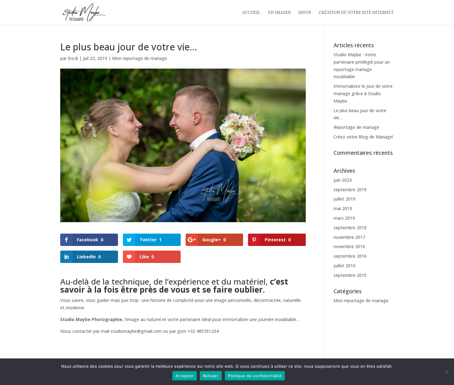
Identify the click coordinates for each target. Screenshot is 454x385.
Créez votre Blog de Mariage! (363, 137)
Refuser (211, 375)
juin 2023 (343, 180)
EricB (73, 58)
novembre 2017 (349, 237)
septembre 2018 (350, 228)
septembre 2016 (350, 256)
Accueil (251, 12)
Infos (304, 12)
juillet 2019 (344, 199)
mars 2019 (344, 218)
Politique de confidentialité (255, 375)
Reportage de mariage (356, 127)
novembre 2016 (349, 246)
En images (279, 12)
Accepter (184, 375)
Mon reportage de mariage (139, 58)
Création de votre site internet (356, 12)
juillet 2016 (344, 266)
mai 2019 (343, 208)
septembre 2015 (350, 275)
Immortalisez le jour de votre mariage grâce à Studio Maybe (363, 93)
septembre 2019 (350, 189)
